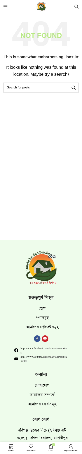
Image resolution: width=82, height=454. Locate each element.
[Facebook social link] (37, 338)
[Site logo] (41, 7)
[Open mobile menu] (5, 6)
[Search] (76, 6)
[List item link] (41, 308)
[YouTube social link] (45, 338)
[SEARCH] (74, 88)
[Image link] (41, 268)
